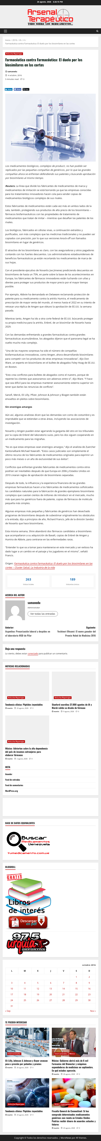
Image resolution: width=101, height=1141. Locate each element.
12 (38, 988)
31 (12, 1006)
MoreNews (66, 1137)
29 (76, 1000)
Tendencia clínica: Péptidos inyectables (24, 704)
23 (89, 994)
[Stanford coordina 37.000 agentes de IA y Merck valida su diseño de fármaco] (74, 686)
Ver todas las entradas (42, 613)
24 (12, 1000)
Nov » (93, 1010)
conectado (33, 653)
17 (12, 994)
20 (50, 994)
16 (89, 988)
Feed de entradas (12, 779)
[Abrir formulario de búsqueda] (97, 31)
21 (63, 994)
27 (50, 1000)
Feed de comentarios (14, 785)
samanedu (12, 71)
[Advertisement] (53, 806)
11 (25, 988)
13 (50, 988)
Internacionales (14, 1054)
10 (12, 988)
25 (25, 1000)
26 (38, 1000)
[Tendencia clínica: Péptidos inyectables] (27, 686)
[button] (5, 31)
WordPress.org (11, 790)
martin (10, 708)
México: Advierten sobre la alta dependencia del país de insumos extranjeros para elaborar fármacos (26, 752)
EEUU (57, 1104)
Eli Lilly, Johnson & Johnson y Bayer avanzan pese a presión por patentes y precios (26, 1062)
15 (76, 988)
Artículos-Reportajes (14, 54)
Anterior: (27, 631)
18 (25, 994)
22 (76, 994)
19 (38, 994)
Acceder (8, 774)
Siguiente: (76, 631)
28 (63, 1000)
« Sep (8, 1010)
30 (89, 1000)
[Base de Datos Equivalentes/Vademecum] (28, 842)
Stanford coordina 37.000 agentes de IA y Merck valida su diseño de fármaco (72, 706)
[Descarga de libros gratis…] (28, 901)
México (72, 1054)
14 (63, 988)
